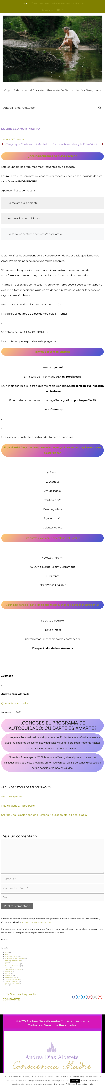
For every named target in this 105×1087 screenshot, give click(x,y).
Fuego (7, 968)
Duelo (7, 962)
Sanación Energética (12, 983)
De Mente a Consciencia (13, 960)
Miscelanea (9, 975)
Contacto (28, 107)
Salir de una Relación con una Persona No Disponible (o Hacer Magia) (44, 814)
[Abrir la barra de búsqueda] (99, 107)
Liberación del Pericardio (62, 90)
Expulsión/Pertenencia (12, 966)
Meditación (9, 971)
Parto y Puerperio (10, 977)
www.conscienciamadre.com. (37, 922)
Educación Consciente (12, 964)
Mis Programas (91, 90)
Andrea (8, 107)
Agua (7, 952)
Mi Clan (7, 973)
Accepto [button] (75, 1080)
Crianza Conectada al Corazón (15, 958)
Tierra (7, 985)
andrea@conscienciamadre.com (67, 3)
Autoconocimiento (11, 956)
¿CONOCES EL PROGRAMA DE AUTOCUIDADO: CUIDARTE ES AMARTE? (52, 725)
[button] (74, 997)
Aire (6, 954)
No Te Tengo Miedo (13, 796)
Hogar (7, 90)
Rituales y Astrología (11, 981)
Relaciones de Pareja (12, 979)
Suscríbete (47, 10)
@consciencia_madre (14, 703)
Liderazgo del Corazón (29, 90)
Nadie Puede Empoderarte (18, 805)
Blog (18, 107)
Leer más (88, 1084)
